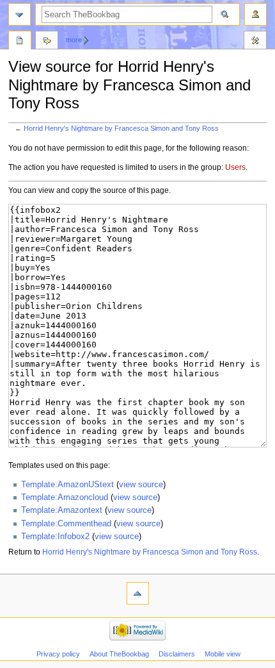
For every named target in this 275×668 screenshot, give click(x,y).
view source (141, 484)
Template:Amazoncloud (64, 497)
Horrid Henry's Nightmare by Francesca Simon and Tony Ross (121, 128)
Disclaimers (177, 654)
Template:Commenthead (66, 523)
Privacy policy (58, 654)
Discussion (47, 41)
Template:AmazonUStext (67, 484)
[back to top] (138, 593)
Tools (255, 41)
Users (235, 167)
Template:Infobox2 (55, 536)
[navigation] (19, 14)
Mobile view (222, 654)
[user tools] (255, 14)
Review (20, 41)
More (74, 40)
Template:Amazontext (61, 510)
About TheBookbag (119, 654)
